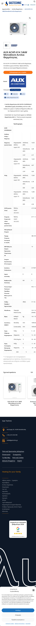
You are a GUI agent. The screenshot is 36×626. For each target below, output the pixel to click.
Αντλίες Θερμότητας (7, 485)
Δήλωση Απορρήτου (20, 623)
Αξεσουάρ (5, 511)
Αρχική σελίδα (6, 9)
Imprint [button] (19, 461)
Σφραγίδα (28, 623)
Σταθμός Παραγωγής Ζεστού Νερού (12, 507)
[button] (33, 590)
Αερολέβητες (5, 482)
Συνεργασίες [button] (17, 454)
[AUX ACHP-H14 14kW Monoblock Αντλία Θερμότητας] (15, 387)
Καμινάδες (5, 491)
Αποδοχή (18, 610)
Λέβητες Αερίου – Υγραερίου (10, 480)
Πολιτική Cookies (10, 623)
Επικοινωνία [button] (6, 454)
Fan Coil (4, 489)
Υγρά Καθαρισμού (7, 502)
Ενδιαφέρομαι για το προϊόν (18, 72)
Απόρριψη (18, 615)
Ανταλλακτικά (5, 509)
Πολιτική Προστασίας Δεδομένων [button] (13, 451)
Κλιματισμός (5, 487)
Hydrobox (4, 496)
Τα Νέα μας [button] (6, 458)
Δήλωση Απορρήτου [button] (8, 461)
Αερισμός (4, 498)
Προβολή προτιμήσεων (18, 619)
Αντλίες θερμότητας (17, 9)
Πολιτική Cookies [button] (18, 458)
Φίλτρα (4, 500)
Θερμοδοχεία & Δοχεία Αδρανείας (11, 504)
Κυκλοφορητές (6, 493)
